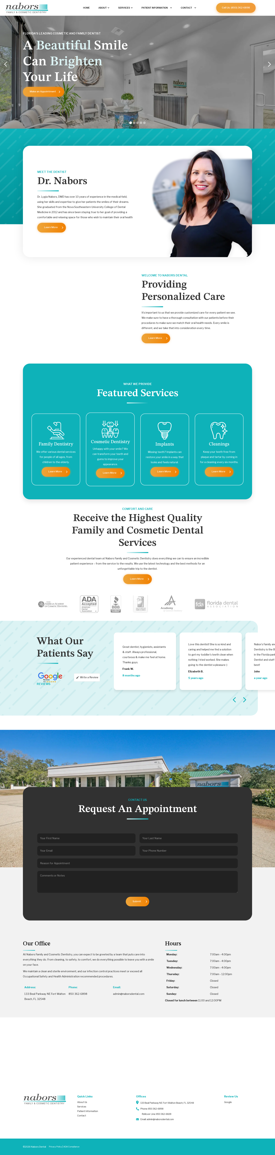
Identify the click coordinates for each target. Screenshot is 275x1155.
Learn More (51, 227)
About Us (82, 1102)
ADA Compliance (71, 1147)
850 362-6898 (78, 993)
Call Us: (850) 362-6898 (236, 7)
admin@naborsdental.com (128, 993)
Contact (81, 1115)
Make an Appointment (43, 91)
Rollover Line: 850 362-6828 (156, 1114)
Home (86, 7)
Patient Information (87, 1111)
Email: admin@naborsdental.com (157, 1119)
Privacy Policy (55, 1147)
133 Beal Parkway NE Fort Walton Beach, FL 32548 (167, 1103)
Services (81, 1106)
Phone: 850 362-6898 (151, 1108)
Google (228, 1102)
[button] (104, 7)
